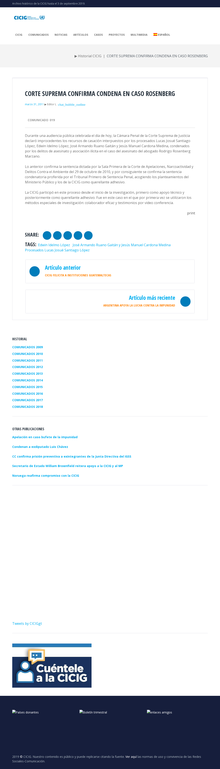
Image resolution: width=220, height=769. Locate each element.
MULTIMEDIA (139, 35)
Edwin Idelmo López (54, 245)
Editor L (51, 104)
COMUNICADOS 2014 (27, 380)
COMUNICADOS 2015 (27, 387)
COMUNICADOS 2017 (27, 400)
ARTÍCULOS (80, 35)
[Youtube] (192, 3)
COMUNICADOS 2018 (27, 407)
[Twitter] (186, 3)
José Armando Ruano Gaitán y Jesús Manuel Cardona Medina (122, 245)
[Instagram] (199, 3)
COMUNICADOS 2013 (27, 373)
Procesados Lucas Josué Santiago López (57, 250)
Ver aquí (131, 757)
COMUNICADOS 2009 (27, 347)
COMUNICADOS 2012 (27, 367)
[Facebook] (206, 3)
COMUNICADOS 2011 (27, 360)
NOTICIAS (61, 35)
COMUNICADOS (38, 35)
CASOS (98, 35)
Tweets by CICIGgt (27, 623)
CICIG (18, 35)
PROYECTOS (117, 35)
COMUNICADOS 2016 (27, 393)
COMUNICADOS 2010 (27, 354)
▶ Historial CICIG (88, 56)
